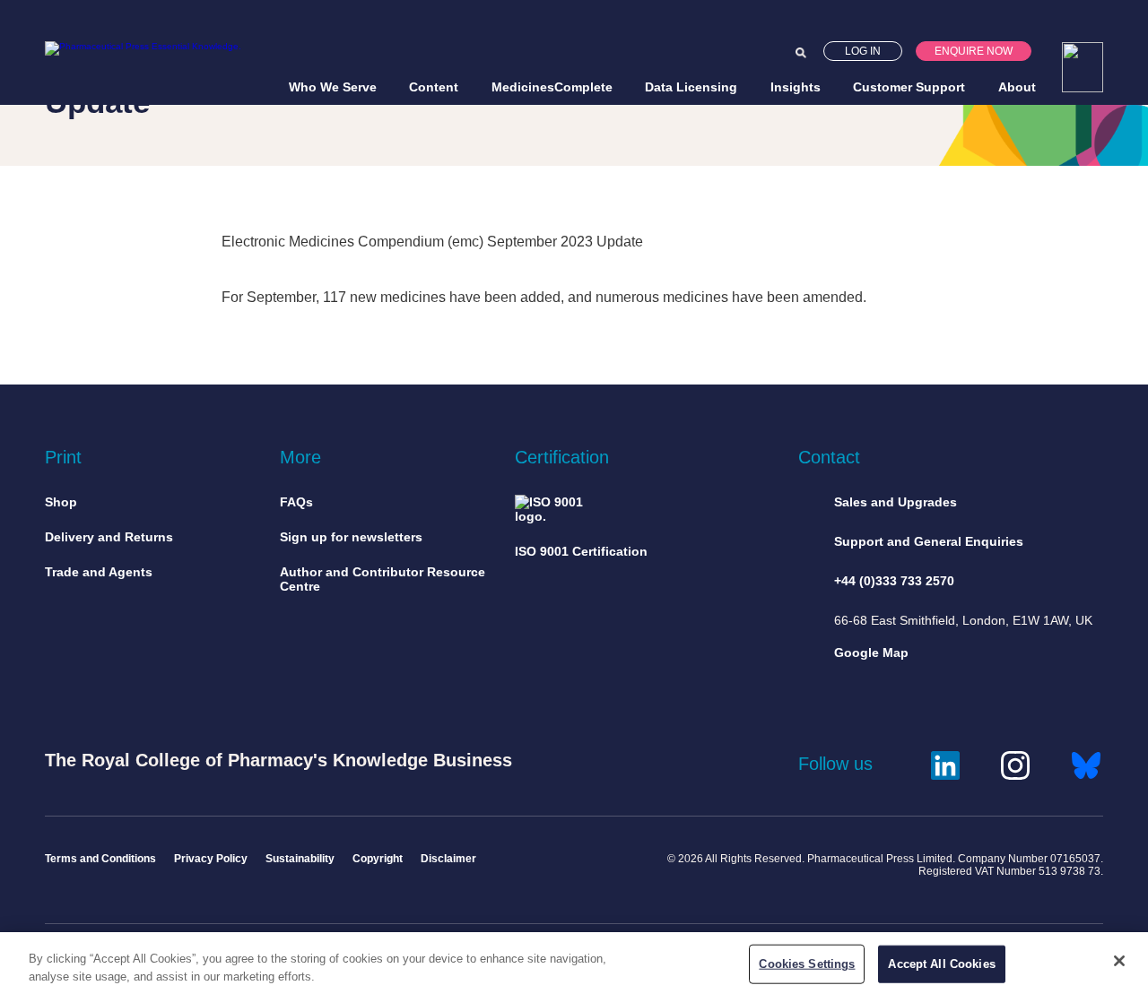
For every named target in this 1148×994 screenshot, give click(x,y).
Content (433, 87)
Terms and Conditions (100, 858)
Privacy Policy (211, 858)
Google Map (871, 652)
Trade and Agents (98, 572)
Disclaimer (448, 858)
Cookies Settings (807, 964)
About (1017, 87)
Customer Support (909, 87)
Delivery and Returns (109, 537)
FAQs (296, 502)
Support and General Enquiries (928, 541)
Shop (61, 502)
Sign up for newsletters (351, 537)
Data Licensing (691, 87)
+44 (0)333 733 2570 (894, 581)
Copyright (377, 858)
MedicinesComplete (552, 87)
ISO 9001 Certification (581, 551)
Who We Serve (333, 87)
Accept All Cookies (941, 964)
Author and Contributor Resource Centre (382, 579)
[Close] (1119, 961)
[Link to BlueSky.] (1086, 763)
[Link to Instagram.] (1015, 763)
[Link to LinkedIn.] (945, 763)
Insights (795, 87)
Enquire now (974, 51)
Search (801, 53)
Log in (863, 51)
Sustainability (300, 858)
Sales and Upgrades (895, 502)
